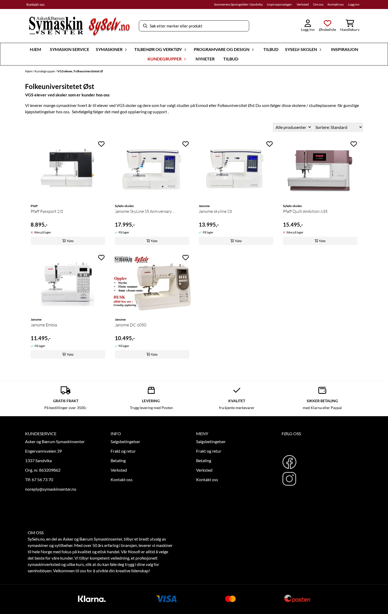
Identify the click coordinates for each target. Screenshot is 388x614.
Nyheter (205, 58)
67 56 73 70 (42, 479)
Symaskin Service (69, 49)
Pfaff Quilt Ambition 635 (305, 211)
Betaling (118, 460)
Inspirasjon (344, 49)
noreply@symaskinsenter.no (50, 488)
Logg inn (353, 4)
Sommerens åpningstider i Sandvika (238, 4)
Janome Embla (44, 324)
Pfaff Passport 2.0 (47, 211)
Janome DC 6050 (130, 324)
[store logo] (79, 26)
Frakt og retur (123, 450)
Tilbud (270, 49)
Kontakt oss (35, 4)
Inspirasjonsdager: (279, 4)
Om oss (318, 4)
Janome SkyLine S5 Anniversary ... (145, 211)
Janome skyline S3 (215, 211)
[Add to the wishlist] (101, 144)
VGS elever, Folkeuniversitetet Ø (80, 71)
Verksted (303, 4)
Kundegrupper (45, 71)
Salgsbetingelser (125, 441)
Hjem (29, 71)
